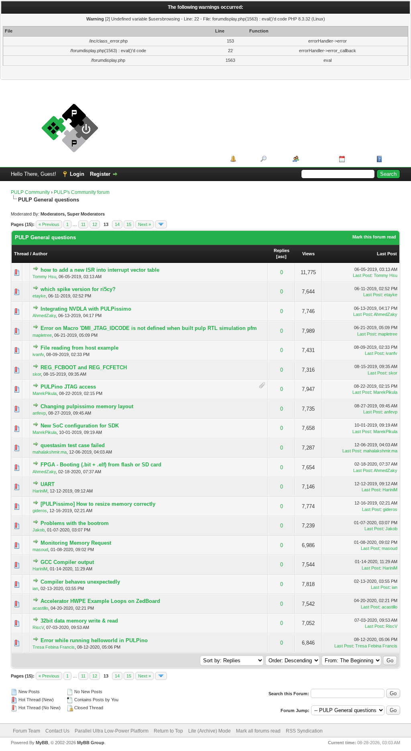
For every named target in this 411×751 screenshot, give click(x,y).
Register (100, 174)
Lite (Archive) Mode (209, 731)
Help (389, 159)
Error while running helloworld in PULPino (94, 640)
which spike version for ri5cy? (78, 289)
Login (77, 174)
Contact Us (57, 731)
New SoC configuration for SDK (80, 426)
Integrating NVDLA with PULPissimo (86, 309)
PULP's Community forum (82, 192)
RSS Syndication (304, 731)
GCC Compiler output (67, 562)
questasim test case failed (73, 445)
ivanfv (38, 354)
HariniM (40, 490)
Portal (245, 159)
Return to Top (168, 731)
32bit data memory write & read (79, 621)
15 (128, 224)
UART (48, 484)
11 (83, 224)
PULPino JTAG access (68, 387)
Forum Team (26, 731)
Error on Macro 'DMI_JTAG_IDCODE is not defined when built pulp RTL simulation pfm (149, 328)
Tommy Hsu (44, 276)
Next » (144, 224)
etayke (39, 295)
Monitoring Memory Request (76, 543)
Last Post (387, 253)
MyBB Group (90, 742)
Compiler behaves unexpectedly (80, 582)
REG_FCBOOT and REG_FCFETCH (84, 367)
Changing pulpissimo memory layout (87, 406)
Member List (316, 159)
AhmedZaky (44, 315)
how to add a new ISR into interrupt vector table (100, 270)
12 (94, 224)
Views (308, 253)
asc (281, 256)
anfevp (39, 413)
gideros (40, 510)
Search (276, 159)
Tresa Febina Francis (54, 647)
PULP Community (30, 192)
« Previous (49, 224)
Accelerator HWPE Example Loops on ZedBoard (100, 601)
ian (35, 588)
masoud (40, 549)
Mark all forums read (258, 731)
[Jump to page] (161, 224)
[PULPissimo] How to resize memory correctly (98, 504)
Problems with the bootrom (75, 523)
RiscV (38, 627)
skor (37, 374)
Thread (21, 253)
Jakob (39, 529)
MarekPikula (45, 393)
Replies (281, 250)
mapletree (42, 335)
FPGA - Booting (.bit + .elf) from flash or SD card (101, 465)
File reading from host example (79, 348)
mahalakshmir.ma (50, 452)
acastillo (40, 608)
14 (117, 224)
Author (40, 253)
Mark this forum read (374, 236)
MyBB (42, 742)
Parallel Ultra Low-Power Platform (112, 731)
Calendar (358, 159)
